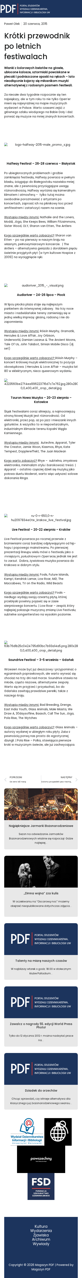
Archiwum (41, 1239)
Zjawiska (41, 1235)
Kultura (41, 1226)
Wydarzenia (41, 1231)
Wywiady (41, 1244)
